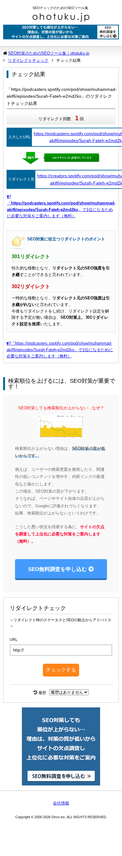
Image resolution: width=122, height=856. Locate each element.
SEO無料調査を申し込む (57, 569)
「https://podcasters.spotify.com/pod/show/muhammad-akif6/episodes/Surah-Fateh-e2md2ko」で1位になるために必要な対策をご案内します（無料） (60, 350)
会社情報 (61, 803)
